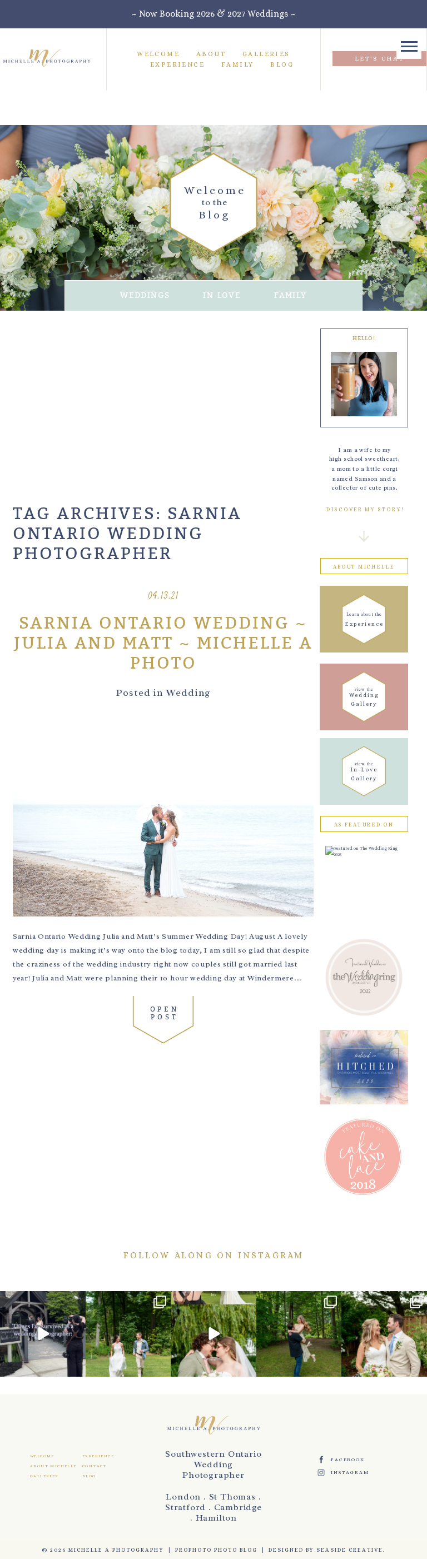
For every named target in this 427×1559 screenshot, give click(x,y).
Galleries (266, 54)
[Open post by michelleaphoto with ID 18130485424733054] (384, 1334)
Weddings (145, 295)
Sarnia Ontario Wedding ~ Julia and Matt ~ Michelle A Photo (163, 644)
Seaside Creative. (350, 1550)
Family (237, 64)
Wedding (188, 692)
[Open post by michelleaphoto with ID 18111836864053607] (128, 1334)
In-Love (222, 295)
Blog (282, 64)
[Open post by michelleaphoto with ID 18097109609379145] (43, 1334)
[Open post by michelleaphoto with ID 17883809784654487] (213, 1334)
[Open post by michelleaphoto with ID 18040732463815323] (299, 1334)
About (211, 54)
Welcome (158, 54)
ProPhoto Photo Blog (216, 1550)
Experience (177, 64)
